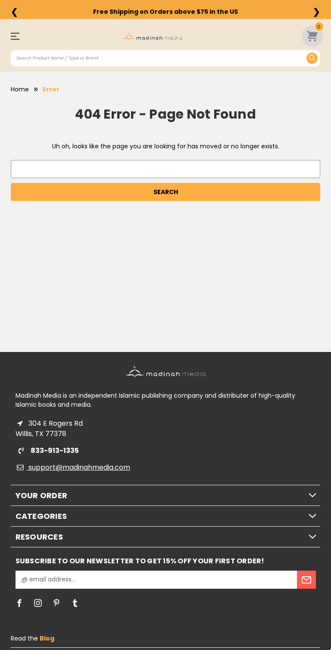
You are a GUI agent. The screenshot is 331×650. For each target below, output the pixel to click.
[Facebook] (19, 603)
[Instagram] (38, 603)
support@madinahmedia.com (78, 467)
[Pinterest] (56, 603)
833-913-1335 (54, 450)
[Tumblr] (75, 603)
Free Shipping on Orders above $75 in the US (165, 11)
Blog (47, 638)
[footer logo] (166, 371)
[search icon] (312, 58)
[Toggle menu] (18, 36)
